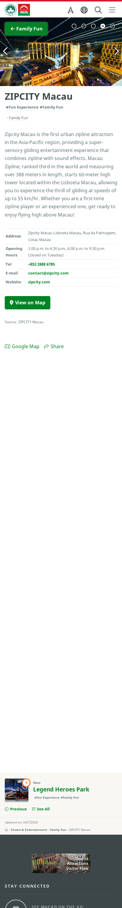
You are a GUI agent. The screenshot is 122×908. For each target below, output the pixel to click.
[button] (71, 11)
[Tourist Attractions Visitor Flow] (61, 863)
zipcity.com (39, 282)
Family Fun (58, 830)
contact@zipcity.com (48, 273)
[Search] (99, 10)
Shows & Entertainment (29, 830)
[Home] (6, 830)
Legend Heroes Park (61, 789)
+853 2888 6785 (41, 264)
